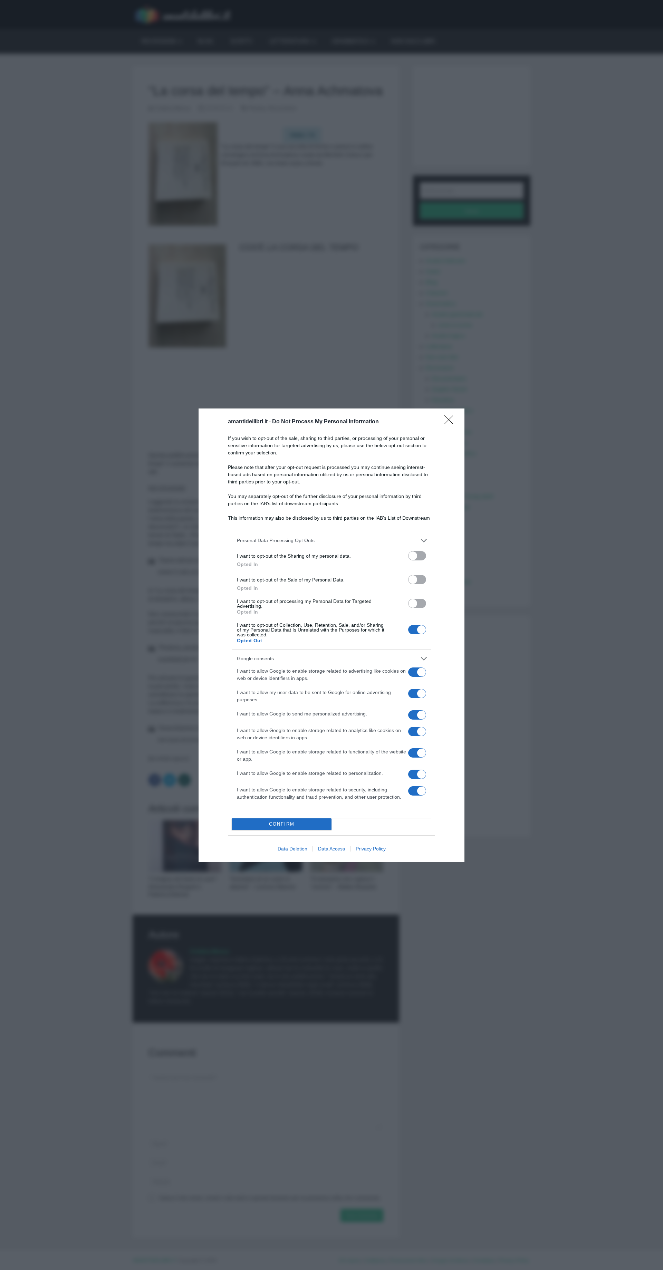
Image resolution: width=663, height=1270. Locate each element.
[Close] (451, 422)
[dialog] (331, 635)
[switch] (417, 555)
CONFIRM (282, 824)
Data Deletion (292, 849)
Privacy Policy (371, 849)
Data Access (331, 849)
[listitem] (331, 540)
